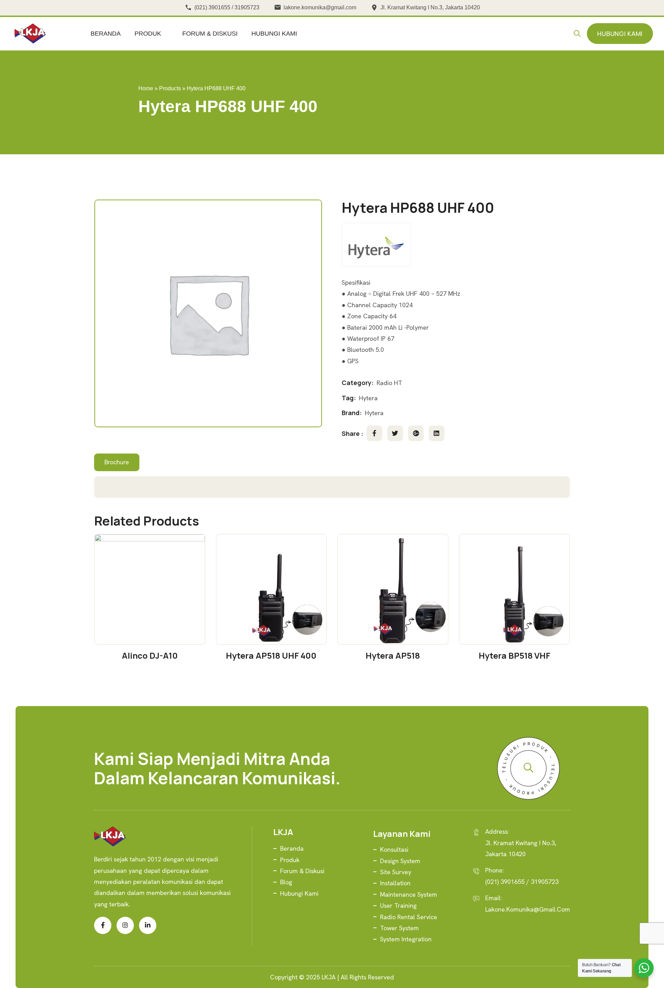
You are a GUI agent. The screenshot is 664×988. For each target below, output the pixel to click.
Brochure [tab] (116, 462)
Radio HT (389, 383)
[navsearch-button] (579, 33)
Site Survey (395, 872)
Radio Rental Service (408, 917)
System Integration (406, 939)
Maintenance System (408, 894)
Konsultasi (394, 849)
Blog (286, 882)
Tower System (399, 928)
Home (145, 88)
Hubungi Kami (274, 33)
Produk (148, 33)
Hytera (368, 398)
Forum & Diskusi (210, 33)
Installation (395, 883)
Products (170, 88)
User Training (398, 905)
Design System (400, 861)
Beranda (106, 33)
